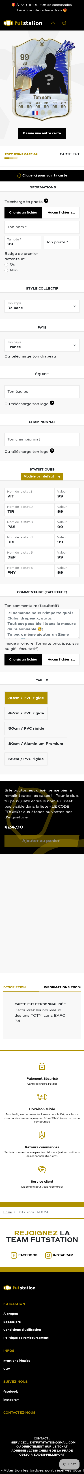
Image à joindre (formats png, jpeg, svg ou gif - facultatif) (41, 646)
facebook (28, 1255)
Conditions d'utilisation (22, 1329)
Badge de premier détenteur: (21, 256)
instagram (63, 1255)
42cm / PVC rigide (26, 713)
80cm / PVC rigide (26, 728)
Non (14, 270)
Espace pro (12, 1322)
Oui (13, 264)
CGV (6, 1368)
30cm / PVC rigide (26, 698)
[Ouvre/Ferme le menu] (75, 23)
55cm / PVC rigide (26, 759)
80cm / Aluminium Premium (35, 744)
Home (7, 1212)
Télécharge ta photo (25, 201)
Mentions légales (16, 1360)
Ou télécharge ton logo (28, 403)
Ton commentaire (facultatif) (31, 606)
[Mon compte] (52, 23)
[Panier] (64, 23)
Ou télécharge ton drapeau (30, 356)
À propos (10, 1314)
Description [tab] (14, 987)
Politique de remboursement (26, 1338)
